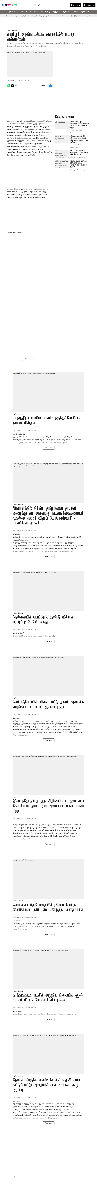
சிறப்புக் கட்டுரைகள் (88, 12)
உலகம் (28, 12)
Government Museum (15, 232)
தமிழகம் (12, 12)
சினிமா (36, 12)
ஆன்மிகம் (66, 12)
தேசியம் (20, 12)
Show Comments (30, 359)
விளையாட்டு (45, 12)
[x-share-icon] (12, 87)
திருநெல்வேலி (49, 437)
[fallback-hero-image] (62, 125)
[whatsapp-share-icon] (8, 87)
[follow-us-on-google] (50, 85)
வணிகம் (75, 12)
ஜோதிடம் (56, 12)
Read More (48, 448)
